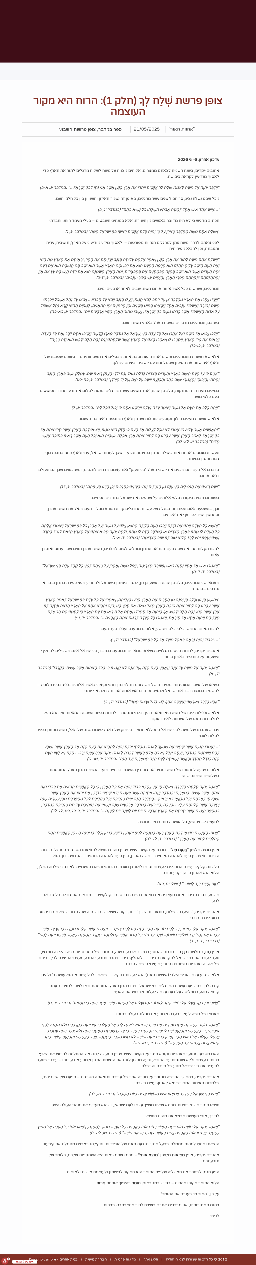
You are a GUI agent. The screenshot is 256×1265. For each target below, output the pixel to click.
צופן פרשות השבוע (77, 129)
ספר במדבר (110, 129)
